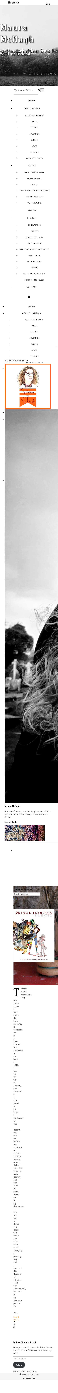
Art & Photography (34, 116)
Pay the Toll (34, 255)
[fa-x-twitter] (17, 2)
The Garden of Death (34, 237)
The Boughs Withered (34, 172)
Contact (32, 287)
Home (31, 100)
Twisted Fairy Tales (34, 197)
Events (34, 140)
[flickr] (24, 1378)
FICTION (31, 218)
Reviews (34, 152)
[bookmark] (18, 2)
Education (34, 134)
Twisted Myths (34, 203)
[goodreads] (13, 2)
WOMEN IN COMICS (34, 158)
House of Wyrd (34, 178)
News (34, 146)
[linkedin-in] (15, 2)
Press (34, 122)
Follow (19, 1365)
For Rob (34, 231)
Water (34, 268)
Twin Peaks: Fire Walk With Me (34, 191)
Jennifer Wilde (34, 243)
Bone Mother (34, 225)
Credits (34, 128)
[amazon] (11, 2)
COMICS (31, 210)
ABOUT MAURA (31, 108)
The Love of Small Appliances (34, 249)
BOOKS (31, 165)
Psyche (34, 185)
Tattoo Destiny (34, 262)
